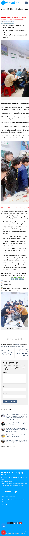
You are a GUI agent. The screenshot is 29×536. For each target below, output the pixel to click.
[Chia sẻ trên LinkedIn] (21, 339)
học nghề (13, 346)
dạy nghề (3, 346)
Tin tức (17, 344)
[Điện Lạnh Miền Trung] (12, 3)
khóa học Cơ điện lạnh (8, 496)
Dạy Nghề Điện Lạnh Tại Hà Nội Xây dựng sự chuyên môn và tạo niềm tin (16, 441)
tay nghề (18, 346)
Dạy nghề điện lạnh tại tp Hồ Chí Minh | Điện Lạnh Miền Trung (17, 435)
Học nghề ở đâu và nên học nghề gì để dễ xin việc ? (16, 423)
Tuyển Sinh (5, 505)
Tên (4, 386)
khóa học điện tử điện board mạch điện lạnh (13, 501)
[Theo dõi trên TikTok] (11, 523)
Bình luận (6, 372)
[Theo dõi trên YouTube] (20, 523)
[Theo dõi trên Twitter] (14, 523)
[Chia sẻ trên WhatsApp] (7, 339)
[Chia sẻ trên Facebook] (10, 339)
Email (5, 393)
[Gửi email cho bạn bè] (16, 339)
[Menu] (26, 3)
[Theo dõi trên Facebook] (8, 523)
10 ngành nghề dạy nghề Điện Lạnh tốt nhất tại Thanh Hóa (6, 353)
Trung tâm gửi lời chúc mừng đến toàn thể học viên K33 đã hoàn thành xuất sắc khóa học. (16, 430)
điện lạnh (8, 346)
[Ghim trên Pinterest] (19, 339)
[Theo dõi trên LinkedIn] (17, 523)
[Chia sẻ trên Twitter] (13, 339)
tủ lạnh (22, 346)
